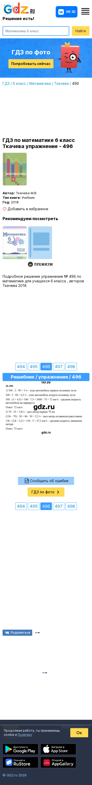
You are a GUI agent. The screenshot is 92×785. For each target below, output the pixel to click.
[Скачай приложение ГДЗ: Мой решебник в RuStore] (20, 762)
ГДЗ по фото (42, 492)
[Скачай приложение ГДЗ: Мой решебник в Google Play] (20, 749)
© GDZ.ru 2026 (15, 775)
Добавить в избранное (28, 209)
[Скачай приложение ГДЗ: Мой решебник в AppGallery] (58, 762)
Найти (80, 31)
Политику (25, 735)
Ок (79, 732)
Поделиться (20, 632)
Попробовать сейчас (30, 63)
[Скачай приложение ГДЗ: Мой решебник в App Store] (58, 749)
